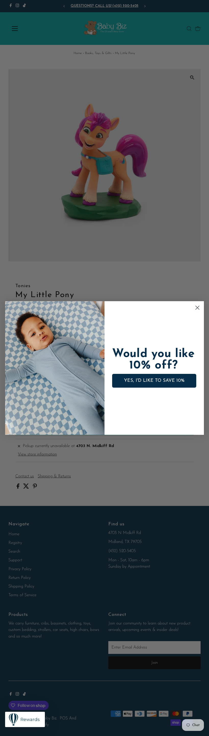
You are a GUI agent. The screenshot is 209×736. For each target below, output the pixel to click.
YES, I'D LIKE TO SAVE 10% (154, 380)
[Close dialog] (197, 307)
